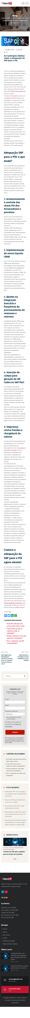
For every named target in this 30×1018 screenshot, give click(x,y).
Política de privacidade (9, 941)
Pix (7, 52)
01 (24, 18)
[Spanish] (7, 898)
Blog (8, 18)
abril (19, 18)
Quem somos (6, 935)
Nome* (7, 699)
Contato (5, 938)
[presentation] (4, 859)
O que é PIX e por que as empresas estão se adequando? (14, 631)
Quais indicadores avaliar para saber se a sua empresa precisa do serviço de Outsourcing (15, 814)
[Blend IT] (6, 3)
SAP (22, 847)
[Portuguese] (2, 898)
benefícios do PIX (11, 98)
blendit (20, 49)
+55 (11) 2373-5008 (14, 989)
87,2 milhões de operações (16, 91)
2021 (14, 18)
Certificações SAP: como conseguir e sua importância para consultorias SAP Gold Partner (15, 794)
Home (3, 18)
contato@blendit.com (15, 979)
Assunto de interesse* (11, 711)
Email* (7, 705)
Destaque (16, 847)
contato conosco (19, 607)
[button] (13, 858)
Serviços (5, 929)
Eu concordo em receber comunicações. (13, 718)
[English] (4, 898)
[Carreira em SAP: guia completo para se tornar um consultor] (15, 842)
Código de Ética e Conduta (10, 944)
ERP (19, 847)
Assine (15, 732)
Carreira (5, 932)
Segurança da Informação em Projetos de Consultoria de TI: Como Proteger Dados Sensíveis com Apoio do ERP (15, 822)
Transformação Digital (8, 849)
